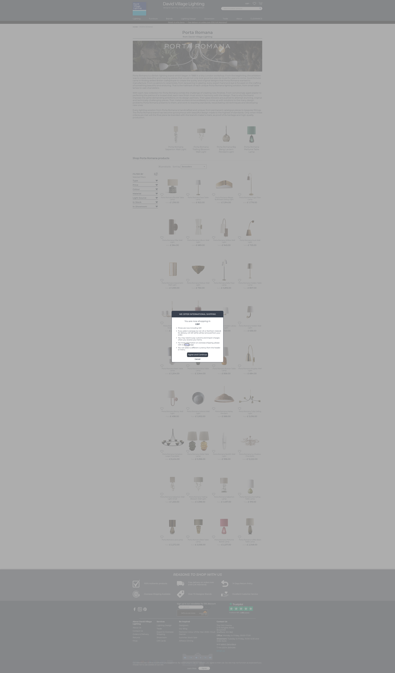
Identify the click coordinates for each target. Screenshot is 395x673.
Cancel (197, 359)
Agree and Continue (197, 355)
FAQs (187, 345)
